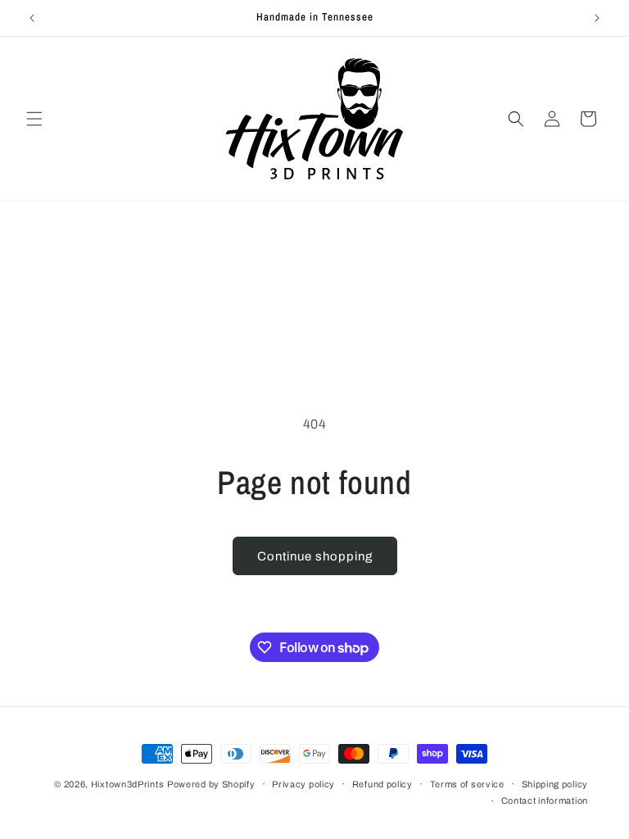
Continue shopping (315, 556)
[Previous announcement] (32, 18)
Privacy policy (303, 784)
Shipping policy (555, 784)
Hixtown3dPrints (128, 784)
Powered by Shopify (211, 784)
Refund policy (382, 784)
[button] (34, 119)
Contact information (544, 800)
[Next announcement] (597, 18)
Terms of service (467, 784)
